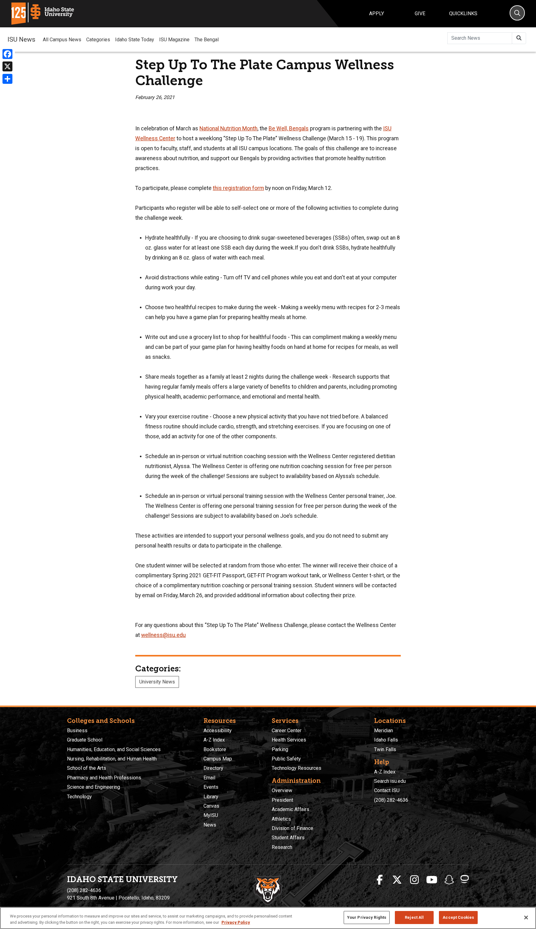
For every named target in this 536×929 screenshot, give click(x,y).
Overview (282, 790)
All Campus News (62, 40)
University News (157, 682)
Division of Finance (292, 828)
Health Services (289, 740)
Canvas (211, 806)
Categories (98, 40)
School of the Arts (86, 768)
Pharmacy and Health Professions (104, 778)
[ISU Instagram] (414, 880)
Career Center (287, 730)
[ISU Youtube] (432, 880)
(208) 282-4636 (391, 800)
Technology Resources (296, 768)
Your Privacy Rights (366, 917)
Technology (79, 797)
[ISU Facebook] (379, 880)
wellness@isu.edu (163, 635)
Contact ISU (387, 790)
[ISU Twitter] (397, 880)
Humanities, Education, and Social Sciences (114, 749)
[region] (268, 918)
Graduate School (84, 740)
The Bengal (206, 40)
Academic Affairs (290, 809)
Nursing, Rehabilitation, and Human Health (112, 759)
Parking (280, 749)
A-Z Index (214, 740)
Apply (376, 13)
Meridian (383, 730)
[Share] (7, 79)
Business (77, 730)
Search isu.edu (390, 781)
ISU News (21, 39)
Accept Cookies (458, 917)
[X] (7, 66)
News (209, 825)
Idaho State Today (134, 40)
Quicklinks (463, 13)
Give (420, 13)
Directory (213, 768)
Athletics (281, 819)
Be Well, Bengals (289, 128)
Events (210, 787)
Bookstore (214, 749)
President (282, 800)
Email (209, 778)
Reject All (414, 917)
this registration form (238, 188)
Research (282, 847)
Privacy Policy (235, 922)
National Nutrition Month (228, 128)
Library (210, 797)
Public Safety (286, 759)
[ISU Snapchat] (449, 880)
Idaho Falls (386, 740)
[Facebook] (7, 54)
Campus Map (217, 759)
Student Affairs (288, 838)
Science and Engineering (93, 787)
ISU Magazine (174, 40)
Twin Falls (385, 749)
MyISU (210, 815)
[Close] (526, 917)
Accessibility (217, 730)
